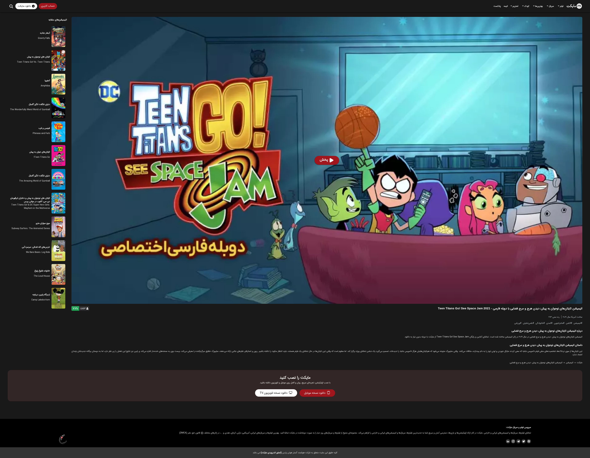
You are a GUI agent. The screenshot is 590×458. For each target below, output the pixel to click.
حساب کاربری (48, 6)
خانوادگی (539, 323)
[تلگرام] (518, 441)
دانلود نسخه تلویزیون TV (273, 393)
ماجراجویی (558, 323)
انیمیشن (577, 323)
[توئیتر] (523, 441)
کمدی (548, 323)
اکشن (568, 323)
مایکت (579, 362)
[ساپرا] (63, 439)
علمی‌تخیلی (528, 323)
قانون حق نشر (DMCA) (189, 433)
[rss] (507, 441)
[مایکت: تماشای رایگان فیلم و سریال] (574, 6)
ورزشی (517, 323)
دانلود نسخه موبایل (314, 393)
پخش (324, 159)
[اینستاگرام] (513, 441)
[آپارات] (528, 441)
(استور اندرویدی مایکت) (271, 452)
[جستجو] (11, 6)
